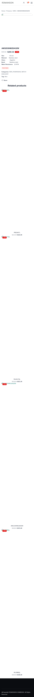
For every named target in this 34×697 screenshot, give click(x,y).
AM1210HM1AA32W (17, 526)
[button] (24, 3)
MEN (14, 11)
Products (9, 11)
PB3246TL (17, 232)
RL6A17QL (17, 379)
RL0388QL (17, 672)
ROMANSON (17, 72)
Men (6, 76)
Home (3, 11)
